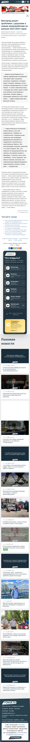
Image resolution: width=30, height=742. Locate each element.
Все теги (8, 706)
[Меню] (28, 2)
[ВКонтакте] (9, 248)
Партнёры (5, 711)
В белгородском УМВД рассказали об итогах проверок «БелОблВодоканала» (16, 221)
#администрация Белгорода (10, 238)
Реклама (11, 711)
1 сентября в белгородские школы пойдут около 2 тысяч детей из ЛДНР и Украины (16, 230)
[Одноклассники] (18, 248)
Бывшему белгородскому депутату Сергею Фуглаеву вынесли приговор (16, 224)
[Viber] (21, 248)
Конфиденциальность (8, 713)
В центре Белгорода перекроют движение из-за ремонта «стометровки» (16, 227)
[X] (12, 248)
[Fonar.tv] (5, 2)
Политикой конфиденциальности (16, 734)
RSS (3, 706)
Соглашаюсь (15, 737)
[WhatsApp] (14, 248)
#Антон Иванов (18, 240)
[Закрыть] (27, 16)
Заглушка (17, 708)
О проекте (5, 708)
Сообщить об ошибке (17, 706)
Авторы (11, 708)
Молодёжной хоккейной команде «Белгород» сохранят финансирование (15, 233)
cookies (16, 720)
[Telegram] (16, 248)
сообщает (9, 119)
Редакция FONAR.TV (23, 210)
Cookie (21, 725)
